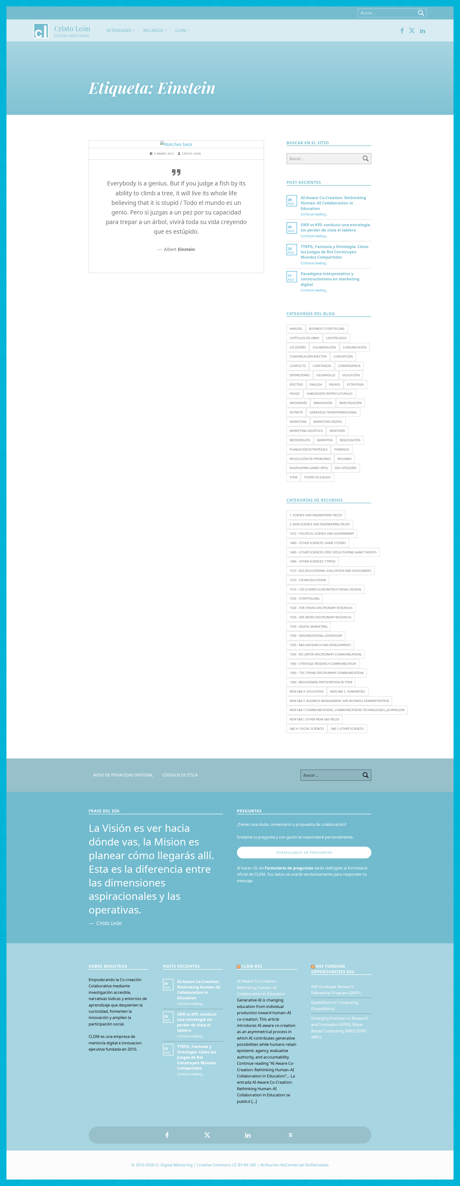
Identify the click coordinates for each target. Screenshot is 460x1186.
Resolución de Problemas (310, 459)
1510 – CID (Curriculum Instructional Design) (325, 589)
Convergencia (349, 366)
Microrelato (300, 440)
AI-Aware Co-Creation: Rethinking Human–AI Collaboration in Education (333, 203)
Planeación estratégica (309, 449)
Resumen (344, 459)
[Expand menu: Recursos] (166, 30)
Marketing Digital (327, 422)
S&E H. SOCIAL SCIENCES (307, 729)
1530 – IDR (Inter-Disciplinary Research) (320, 617)
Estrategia (355, 384)
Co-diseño (298, 347)
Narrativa (325, 440)
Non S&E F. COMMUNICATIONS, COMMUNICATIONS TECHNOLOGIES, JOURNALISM (347, 710)
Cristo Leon (191, 153)
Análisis (296, 329)
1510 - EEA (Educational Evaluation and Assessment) (330, 571)
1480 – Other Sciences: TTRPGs (313, 561)
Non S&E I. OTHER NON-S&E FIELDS (314, 719)
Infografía (298, 403)
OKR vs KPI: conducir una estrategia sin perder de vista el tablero (335, 227)
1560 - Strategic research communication (323, 664)
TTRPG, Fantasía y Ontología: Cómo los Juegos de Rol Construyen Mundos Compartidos (334, 252)
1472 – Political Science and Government (322, 534)
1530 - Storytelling (305, 598)
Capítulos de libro (304, 338)
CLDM (180, 30)
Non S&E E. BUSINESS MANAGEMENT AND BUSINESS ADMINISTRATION (339, 701)
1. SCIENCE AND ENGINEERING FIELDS (316, 515)
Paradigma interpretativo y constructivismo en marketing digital (330, 279)
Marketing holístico (306, 431)
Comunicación (354, 347)
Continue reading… (314, 214)
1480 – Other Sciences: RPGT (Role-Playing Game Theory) (333, 552)
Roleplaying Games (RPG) (309, 468)
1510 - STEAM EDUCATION (308, 580)
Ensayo (334, 384)
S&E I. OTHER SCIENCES (347, 729)
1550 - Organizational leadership (316, 636)
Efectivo (296, 384)
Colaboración (324, 347)
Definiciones (300, 375)
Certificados (336, 338)
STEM (293, 477)
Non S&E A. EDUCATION (306, 691)
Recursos (153, 30)
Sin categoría (345, 468)
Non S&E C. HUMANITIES (347, 691)
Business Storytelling (327, 329)
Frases (295, 394)
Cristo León (72, 28)
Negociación (350, 440)
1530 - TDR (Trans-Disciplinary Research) (321, 608)
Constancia (322, 366)
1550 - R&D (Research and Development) (320, 645)
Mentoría (337, 431)
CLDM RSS (252, 966)
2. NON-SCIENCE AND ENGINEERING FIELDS (320, 524)
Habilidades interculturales (330, 394)
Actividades (119, 30)
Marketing (298, 422)
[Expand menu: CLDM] (189, 30)
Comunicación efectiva (308, 356)
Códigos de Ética (180, 775)
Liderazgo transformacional (333, 412)
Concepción (343, 356)
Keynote (296, 412)
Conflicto (298, 366)
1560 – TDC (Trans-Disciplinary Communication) (327, 673)
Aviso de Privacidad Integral (123, 775)
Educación (351, 375)
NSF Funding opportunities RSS (332, 969)
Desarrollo (325, 375)
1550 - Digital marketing (309, 627)
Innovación (323, 403)
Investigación (350, 403)
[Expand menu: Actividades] (134, 30)
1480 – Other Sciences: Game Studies (318, 543)
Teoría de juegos (317, 477)
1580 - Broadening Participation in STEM (321, 682)
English (316, 384)
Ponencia (341, 449)
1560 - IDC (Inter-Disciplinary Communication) (326, 654)
